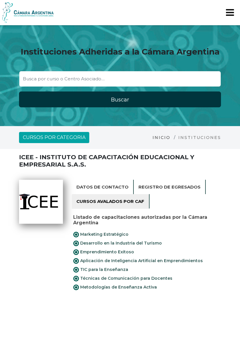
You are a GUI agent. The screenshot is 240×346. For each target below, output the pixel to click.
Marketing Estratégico (103, 234)
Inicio (161, 137)
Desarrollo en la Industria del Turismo (120, 243)
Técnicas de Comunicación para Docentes (125, 278)
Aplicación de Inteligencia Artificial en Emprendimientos (141, 260)
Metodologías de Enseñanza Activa (118, 287)
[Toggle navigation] (230, 12)
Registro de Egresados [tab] (169, 187)
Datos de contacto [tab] (102, 187)
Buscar (120, 99)
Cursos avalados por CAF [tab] (110, 201)
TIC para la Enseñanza (103, 269)
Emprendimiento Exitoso (106, 252)
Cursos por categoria (54, 137)
